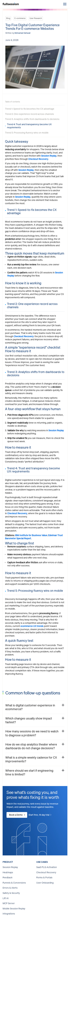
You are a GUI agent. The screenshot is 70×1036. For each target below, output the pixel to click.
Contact (40, 982)
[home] (11, 4)
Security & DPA (44, 987)
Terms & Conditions (46, 977)
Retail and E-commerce (14, 943)
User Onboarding (45, 883)
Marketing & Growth (46, 903)
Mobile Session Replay (14, 908)
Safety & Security (11, 893)
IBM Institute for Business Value (31, 535)
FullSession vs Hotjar (46, 944)
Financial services (11, 928)
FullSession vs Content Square (47, 929)
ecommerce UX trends (32, 626)
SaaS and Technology (13, 948)
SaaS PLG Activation (46, 867)
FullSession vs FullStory (48, 954)
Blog (5, 967)
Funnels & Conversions (14, 883)
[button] (64, 4)
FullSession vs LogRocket (49, 949)
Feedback (7, 877)
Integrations (9, 913)
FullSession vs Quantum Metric (48, 938)
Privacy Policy (43, 972)
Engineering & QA (45, 908)
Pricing (6, 972)
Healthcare (8, 933)
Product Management (47, 898)
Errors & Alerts (10, 888)
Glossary (7, 982)
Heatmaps (8, 872)
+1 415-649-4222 (55, 1003)
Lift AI (6, 898)
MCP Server (9, 903)
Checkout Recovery (38, 159)
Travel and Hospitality (13, 953)
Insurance (8, 938)
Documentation (10, 977)
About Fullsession (45, 967)
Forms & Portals (44, 877)
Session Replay (48, 156)
